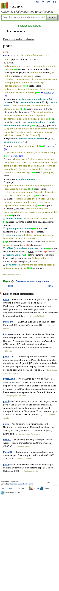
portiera (51, 146)
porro (10, 286)
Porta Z (7, 439)
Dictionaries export (8, 488)
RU (37, 2)
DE (43, 2)
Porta (6, 299)
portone (47, 92)
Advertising (29, 484)
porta (6, 356)
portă (6, 401)
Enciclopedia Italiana (29, 25)
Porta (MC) (8, 321)
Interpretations (16, 31)
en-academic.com (12, 5)
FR (54, 2)
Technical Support (17, 484)
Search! (52, 17)
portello (15, 156)
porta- (50, 286)
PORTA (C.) (9, 379)
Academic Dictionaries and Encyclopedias (27, 11)
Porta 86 (7, 452)
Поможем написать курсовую (32, 281)
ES (48, 2)
